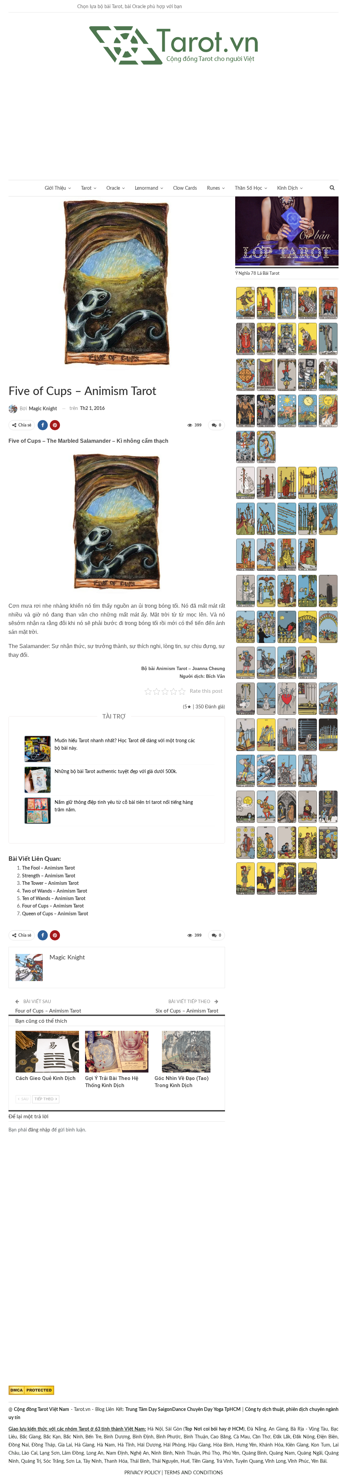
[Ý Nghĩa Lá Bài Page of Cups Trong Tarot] (245, 664)
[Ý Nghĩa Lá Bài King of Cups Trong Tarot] (307, 664)
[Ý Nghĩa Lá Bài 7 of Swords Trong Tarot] (266, 735)
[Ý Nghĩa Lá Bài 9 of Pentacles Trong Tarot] (307, 843)
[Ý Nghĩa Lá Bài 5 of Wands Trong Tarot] (328, 484)
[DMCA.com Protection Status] (31, 1390)
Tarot (86, 188)
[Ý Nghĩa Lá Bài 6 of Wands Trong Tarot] (245, 520)
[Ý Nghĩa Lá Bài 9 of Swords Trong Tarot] (307, 735)
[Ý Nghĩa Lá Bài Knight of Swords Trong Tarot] (266, 772)
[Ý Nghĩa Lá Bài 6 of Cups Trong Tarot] (245, 628)
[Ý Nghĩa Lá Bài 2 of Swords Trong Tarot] (266, 699)
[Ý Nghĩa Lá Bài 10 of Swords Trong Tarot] (328, 735)
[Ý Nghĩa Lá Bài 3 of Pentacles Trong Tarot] (287, 808)
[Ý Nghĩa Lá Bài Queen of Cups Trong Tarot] (287, 664)
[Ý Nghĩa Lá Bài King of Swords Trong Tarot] (307, 772)
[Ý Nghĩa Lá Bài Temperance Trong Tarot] (328, 376)
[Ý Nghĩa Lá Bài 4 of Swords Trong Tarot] (307, 699)
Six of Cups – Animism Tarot (187, 1011)
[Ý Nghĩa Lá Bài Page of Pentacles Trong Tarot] (245, 879)
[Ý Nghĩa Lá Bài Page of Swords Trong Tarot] (245, 772)
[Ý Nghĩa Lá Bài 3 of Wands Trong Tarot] (287, 484)
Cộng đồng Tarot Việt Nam (41, 1409)
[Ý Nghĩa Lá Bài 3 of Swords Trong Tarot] (287, 699)
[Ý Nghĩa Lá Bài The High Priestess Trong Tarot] (287, 304)
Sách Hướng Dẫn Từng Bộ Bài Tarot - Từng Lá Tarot (16, 377)
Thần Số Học (248, 188)
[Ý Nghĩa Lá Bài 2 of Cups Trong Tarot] (266, 592)
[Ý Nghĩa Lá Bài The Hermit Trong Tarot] (328, 340)
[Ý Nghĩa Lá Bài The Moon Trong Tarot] (307, 412)
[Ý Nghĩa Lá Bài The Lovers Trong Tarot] (266, 340)
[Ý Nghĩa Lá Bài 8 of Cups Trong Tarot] (287, 628)
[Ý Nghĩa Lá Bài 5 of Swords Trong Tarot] (328, 699)
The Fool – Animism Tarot (48, 868)
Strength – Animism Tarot (48, 876)
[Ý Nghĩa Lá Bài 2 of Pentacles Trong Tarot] (266, 808)
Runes (213, 188)
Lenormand (146, 188)
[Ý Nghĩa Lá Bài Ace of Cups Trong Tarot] (245, 592)
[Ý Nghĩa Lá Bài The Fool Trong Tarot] (245, 304)
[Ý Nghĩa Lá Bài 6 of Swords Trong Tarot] (245, 735)
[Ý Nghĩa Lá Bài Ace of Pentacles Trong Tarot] (245, 808)
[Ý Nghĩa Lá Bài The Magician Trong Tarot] (266, 304)
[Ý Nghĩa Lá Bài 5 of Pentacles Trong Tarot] (328, 808)
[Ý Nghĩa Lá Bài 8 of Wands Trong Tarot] (287, 520)
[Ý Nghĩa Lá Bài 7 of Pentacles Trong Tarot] (266, 843)
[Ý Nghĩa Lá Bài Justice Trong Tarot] (266, 376)
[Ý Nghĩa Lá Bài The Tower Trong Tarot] (266, 412)
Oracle (113, 188)
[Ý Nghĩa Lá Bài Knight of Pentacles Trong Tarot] (266, 879)
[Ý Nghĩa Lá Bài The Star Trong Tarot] (287, 412)
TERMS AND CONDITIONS (193, 1473)
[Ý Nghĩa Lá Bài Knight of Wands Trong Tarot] (266, 556)
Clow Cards (185, 188)
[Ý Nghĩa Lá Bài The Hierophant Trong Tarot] (245, 340)
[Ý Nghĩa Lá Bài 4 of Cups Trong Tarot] (307, 592)
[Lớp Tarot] (287, 231)
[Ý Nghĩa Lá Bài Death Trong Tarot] (307, 376)
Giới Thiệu (55, 188)
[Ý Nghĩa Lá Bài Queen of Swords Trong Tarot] (287, 772)
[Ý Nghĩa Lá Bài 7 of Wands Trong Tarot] (266, 520)
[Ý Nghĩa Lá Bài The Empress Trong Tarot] (307, 304)
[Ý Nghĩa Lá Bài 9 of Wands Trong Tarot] (307, 520)
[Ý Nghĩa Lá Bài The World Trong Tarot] (266, 448)
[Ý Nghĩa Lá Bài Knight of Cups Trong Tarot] (266, 664)
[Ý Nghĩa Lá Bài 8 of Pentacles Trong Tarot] (287, 843)
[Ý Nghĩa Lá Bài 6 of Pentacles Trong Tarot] (245, 843)
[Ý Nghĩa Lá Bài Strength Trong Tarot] (307, 340)
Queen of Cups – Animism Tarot (55, 914)
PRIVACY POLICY (142, 1473)
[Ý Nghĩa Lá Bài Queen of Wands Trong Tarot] (287, 556)
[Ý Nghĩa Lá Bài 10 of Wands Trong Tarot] (328, 520)
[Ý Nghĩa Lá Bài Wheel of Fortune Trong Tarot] (245, 376)
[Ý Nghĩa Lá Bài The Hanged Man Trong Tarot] (287, 376)
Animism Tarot (10, 377)
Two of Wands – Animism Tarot (54, 891)
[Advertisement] (173, 115)
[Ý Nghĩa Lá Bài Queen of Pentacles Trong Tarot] (287, 879)
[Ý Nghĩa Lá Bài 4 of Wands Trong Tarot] (307, 484)
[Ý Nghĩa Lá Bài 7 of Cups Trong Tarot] (266, 628)
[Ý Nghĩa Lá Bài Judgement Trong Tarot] (245, 448)
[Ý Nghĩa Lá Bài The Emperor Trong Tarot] (328, 304)
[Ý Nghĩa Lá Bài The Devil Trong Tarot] (245, 412)
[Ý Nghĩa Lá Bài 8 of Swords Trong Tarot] (287, 735)
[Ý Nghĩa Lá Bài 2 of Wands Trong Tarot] (266, 484)
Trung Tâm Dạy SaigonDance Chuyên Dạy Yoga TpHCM (183, 1409)
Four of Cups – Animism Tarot (53, 906)
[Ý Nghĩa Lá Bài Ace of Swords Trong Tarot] (245, 699)
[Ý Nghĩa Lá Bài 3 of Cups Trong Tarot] (287, 592)
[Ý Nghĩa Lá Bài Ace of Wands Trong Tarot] (245, 484)
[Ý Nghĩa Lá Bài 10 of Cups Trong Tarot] (328, 628)
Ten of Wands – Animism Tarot (53, 898)
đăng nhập (39, 1130)
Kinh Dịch (287, 188)
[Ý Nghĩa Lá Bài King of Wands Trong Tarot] (307, 556)
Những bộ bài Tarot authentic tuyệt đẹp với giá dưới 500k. (116, 771)
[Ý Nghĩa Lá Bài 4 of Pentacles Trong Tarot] (307, 808)
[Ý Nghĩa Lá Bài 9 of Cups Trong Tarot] (307, 628)
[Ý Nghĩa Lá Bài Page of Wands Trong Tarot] (245, 556)
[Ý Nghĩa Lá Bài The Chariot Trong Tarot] (287, 340)
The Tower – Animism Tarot (50, 883)
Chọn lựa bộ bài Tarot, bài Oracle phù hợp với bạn (129, 6)
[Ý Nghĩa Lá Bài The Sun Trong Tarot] (328, 412)
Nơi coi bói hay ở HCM (218, 1429)
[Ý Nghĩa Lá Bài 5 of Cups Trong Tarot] (328, 592)
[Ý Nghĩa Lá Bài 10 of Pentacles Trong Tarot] (328, 843)
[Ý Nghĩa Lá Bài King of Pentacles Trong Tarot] (307, 879)
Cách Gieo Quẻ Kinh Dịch (46, 1078)
